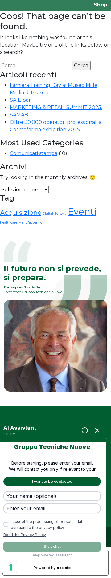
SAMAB (19, 115)
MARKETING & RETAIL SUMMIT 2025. (56, 107)
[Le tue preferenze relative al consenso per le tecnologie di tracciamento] (11, 567)
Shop (100, 5)
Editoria (60, 214)
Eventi (82, 211)
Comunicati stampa (33, 153)
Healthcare (8, 223)
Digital (48, 214)
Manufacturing (30, 223)
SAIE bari (21, 100)
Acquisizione (20, 212)
